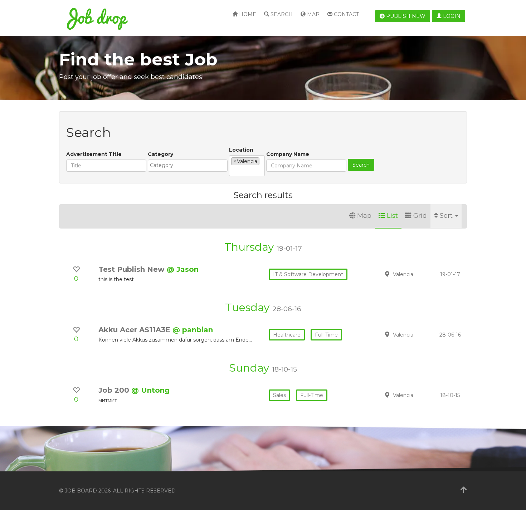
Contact (345, 14)
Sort (447, 216)
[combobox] (188, 166)
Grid (420, 216)
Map (313, 14)
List (392, 216)
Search (281, 14)
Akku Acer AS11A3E (135, 329)
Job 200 (114, 390)
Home (247, 14)
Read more (416, 274)
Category (160, 154)
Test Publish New (132, 269)
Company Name (287, 154)
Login (451, 16)
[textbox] (189, 165)
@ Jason (183, 269)
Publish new (405, 16)
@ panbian (192, 329)
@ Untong (150, 390)
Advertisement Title (94, 154)
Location (241, 150)
